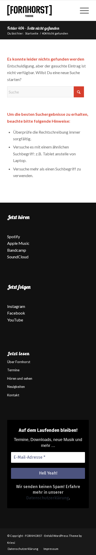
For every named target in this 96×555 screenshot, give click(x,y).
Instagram (16, 306)
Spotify (13, 236)
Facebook (16, 312)
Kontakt (13, 395)
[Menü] (82, 10)
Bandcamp (16, 250)
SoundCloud (17, 256)
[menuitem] (82, 10)
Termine (13, 370)
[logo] (39, 10)
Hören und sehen (19, 378)
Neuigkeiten (16, 387)
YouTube (15, 319)
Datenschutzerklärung (47, 497)
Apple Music (18, 243)
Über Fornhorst (18, 362)
